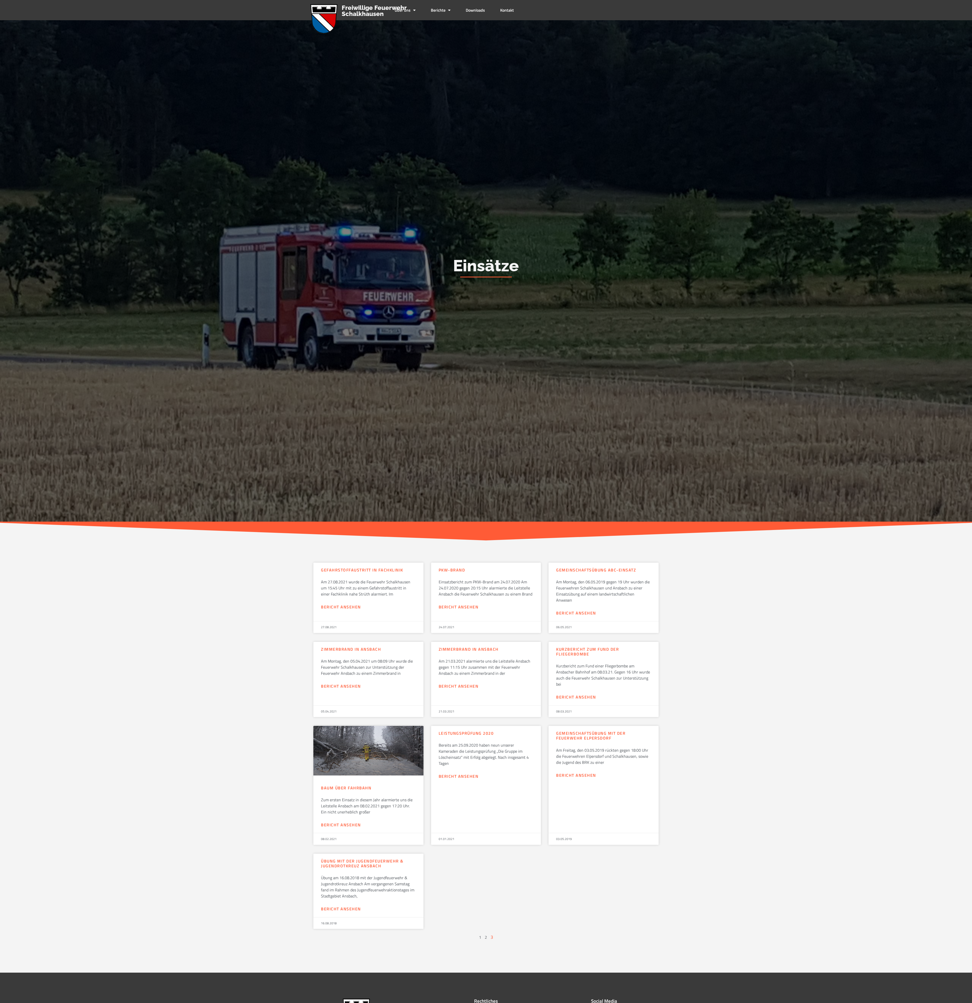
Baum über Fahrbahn (346, 788)
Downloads (475, 10)
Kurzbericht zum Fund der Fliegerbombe (587, 651)
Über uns (403, 10)
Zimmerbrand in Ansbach (351, 649)
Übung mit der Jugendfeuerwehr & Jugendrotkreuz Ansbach (362, 863)
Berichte (438, 10)
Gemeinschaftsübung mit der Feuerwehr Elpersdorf (590, 735)
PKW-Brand (452, 570)
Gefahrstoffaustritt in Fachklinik (362, 570)
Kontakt (507, 10)
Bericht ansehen (341, 607)
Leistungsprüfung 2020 (466, 733)
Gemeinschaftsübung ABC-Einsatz (596, 570)
